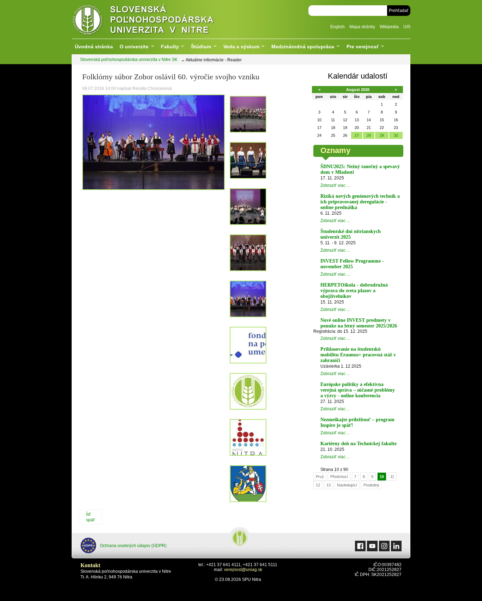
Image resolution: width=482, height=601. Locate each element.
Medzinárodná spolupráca (302, 46)
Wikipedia (389, 26)
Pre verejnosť (363, 46)
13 (328, 485)
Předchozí (339, 476)
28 (369, 135)
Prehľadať (399, 10)
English (337, 26)
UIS (406, 26)
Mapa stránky (362, 26)
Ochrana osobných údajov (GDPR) (133, 545)
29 (382, 135)
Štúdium (201, 46)
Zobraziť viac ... (335, 185)
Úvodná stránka (94, 46)
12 (318, 485)
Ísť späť (90, 517)
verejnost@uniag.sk (243, 569)
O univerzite (134, 46)
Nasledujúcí (347, 485)
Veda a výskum (241, 46)
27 (357, 135)
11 (392, 476)
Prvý (320, 476)
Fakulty (170, 46)
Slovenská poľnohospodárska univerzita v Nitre (158, 19)
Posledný (371, 485)
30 (396, 135)
